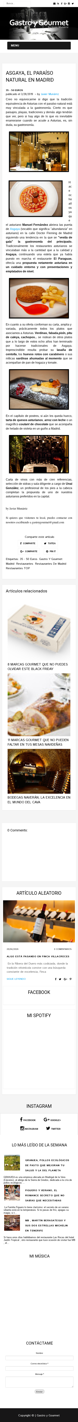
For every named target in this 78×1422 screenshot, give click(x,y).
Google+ (55, 1120)
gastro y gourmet (50, 559)
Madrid (10, 564)
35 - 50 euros (14, 90)
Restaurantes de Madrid (50, 564)
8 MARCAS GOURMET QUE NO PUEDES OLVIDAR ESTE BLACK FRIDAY (38, 666)
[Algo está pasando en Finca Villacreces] (39, 921)
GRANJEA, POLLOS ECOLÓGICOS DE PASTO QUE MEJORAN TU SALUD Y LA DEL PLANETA (47, 1165)
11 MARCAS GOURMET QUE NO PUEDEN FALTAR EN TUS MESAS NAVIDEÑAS (38, 742)
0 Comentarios (62, 949)
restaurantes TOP (18, 568)
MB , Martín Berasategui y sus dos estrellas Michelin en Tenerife (46, 1226)
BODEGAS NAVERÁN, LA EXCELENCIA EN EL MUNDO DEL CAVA (39, 800)
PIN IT (52, 551)
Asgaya (15, 228)
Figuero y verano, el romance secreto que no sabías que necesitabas (45, 1195)
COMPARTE (28, 543)
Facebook (29, 1120)
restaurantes (24, 564)
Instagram (31, 1129)
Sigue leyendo (16, 979)
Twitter (56, 1129)
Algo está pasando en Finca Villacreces (38, 956)
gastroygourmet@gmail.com (48, 522)
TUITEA (51, 543)
